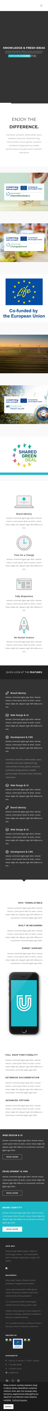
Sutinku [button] (8, 1407)
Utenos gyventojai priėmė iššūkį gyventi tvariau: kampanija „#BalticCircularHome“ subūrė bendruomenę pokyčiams (22, 1292)
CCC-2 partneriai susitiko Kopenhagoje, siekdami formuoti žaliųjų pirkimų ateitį (21, 1303)
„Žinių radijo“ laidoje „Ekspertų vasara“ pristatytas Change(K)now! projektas (21, 1282)
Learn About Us (28, 56)
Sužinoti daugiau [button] (19, 1400)
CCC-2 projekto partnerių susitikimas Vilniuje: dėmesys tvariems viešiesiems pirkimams (23, 1325)
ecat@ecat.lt (13, 1372)
